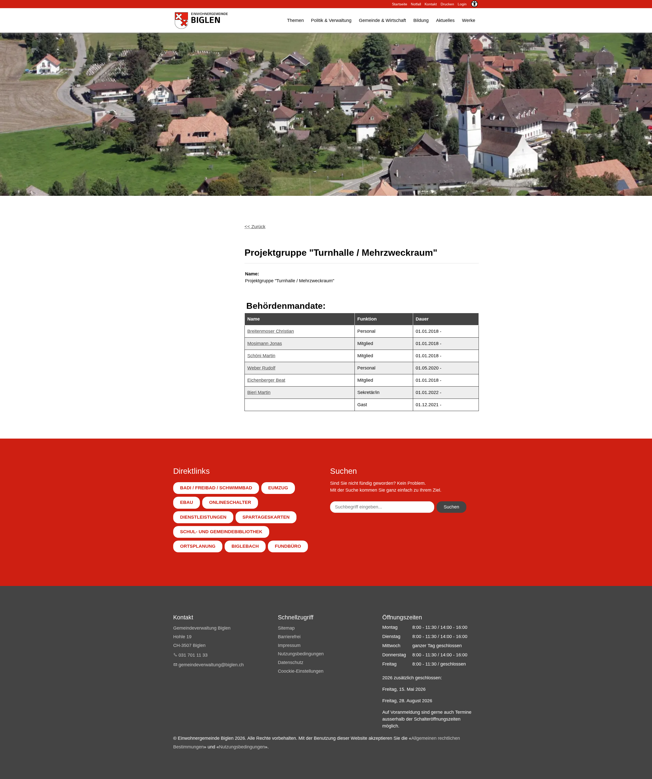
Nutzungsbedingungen (301, 653)
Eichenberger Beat (266, 380)
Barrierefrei (289, 636)
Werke (468, 20)
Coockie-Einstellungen (300, 671)
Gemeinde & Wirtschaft (382, 20)
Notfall (416, 4)
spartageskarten (266, 517)
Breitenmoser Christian (270, 331)
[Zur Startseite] (200, 20)
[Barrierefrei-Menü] (474, 4)
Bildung (421, 20)
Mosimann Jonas (264, 343)
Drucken (447, 4)
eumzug (278, 487)
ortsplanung (197, 546)
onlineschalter (230, 502)
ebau (186, 502)
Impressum (289, 645)
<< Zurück (254, 226)
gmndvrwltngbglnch (211, 664)
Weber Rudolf (261, 368)
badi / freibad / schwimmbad (216, 487)
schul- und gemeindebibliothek (221, 531)
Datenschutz (290, 662)
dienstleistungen (203, 517)
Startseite (399, 4)
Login (462, 4)
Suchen (451, 506)
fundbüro (288, 546)
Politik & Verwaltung (331, 20)
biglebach (245, 546)
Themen (295, 20)
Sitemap (286, 628)
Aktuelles (445, 20)
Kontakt (431, 4)
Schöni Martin (261, 355)
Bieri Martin (258, 392)
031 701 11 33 (193, 655)
